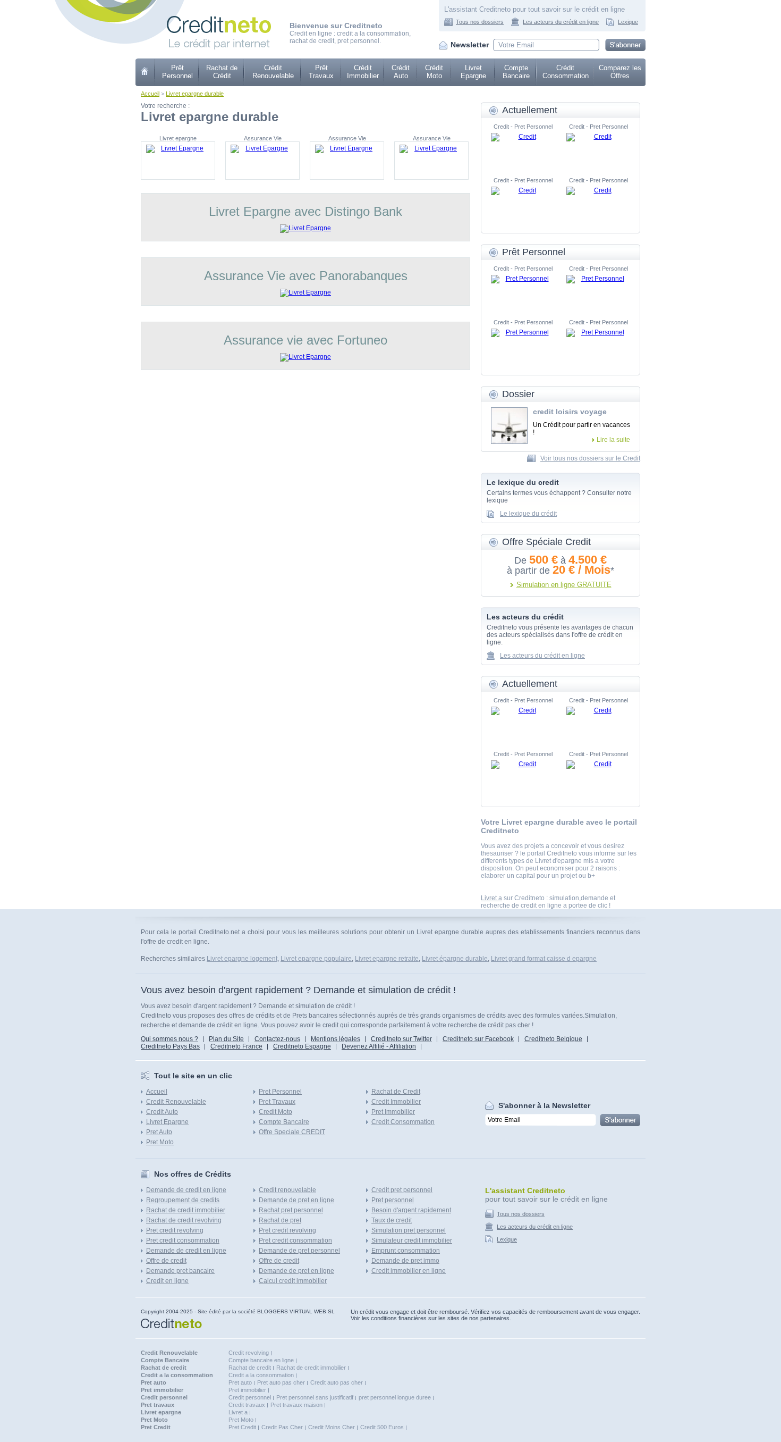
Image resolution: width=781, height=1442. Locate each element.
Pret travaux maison (296, 1405)
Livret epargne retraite (387, 958)
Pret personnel (392, 1200)
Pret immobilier (247, 1390)
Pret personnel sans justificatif (314, 1397)
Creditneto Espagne (302, 1046)
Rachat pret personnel (291, 1210)
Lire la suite (613, 439)
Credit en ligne (167, 1281)
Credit (145, 72)
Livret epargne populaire (316, 958)
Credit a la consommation (261, 1375)
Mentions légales (335, 1039)
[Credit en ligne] (219, 19)
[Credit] (523, 149)
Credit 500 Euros (382, 1427)
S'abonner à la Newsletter (544, 1105)
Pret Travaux (277, 1101)
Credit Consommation (403, 1122)
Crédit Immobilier (363, 72)
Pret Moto (160, 1142)
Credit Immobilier (396, 1101)
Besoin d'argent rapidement (411, 1210)
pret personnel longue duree (395, 1397)
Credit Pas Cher (282, 1427)
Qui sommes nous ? (169, 1039)
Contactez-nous (277, 1039)
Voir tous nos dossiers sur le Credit (590, 458)
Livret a (491, 898)
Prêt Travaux (321, 72)
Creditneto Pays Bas (170, 1046)
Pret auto (240, 1382)
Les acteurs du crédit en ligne (561, 22)
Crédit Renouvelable (273, 72)
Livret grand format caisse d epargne (544, 958)
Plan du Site (226, 1039)
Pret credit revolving (174, 1230)
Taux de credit (391, 1220)
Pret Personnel (280, 1091)
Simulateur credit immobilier (411, 1240)
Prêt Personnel (177, 72)
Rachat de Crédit (221, 72)
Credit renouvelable (287, 1190)
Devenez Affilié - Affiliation (379, 1046)
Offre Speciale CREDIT (292, 1132)
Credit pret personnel (401, 1190)
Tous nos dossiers (480, 22)
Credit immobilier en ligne (408, 1271)
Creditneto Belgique (553, 1039)
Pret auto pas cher (281, 1382)
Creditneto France (236, 1046)
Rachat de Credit (395, 1091)
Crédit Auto (401, 72)
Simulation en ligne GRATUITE (564, 585)
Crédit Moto (434, 72)
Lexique (628, 22)
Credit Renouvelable (176, 1101)
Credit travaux (246, 1405)
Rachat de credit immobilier (185, 1210)
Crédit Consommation (565, 72)
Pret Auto (159, 1132)
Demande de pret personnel (299, 1250)
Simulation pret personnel (408, 1230)
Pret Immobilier (393, 1112)
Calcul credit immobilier (293, 1281)
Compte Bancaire (516, 72)
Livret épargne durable (455, 958)
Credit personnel (249, 1397)
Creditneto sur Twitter (401, 1039)
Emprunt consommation (405, 1250)
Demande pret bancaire (180, 1271)
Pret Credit (242, 1427)
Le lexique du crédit (528, 513)
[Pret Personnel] (523, 291)
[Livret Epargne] (178, 160)
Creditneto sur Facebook (478, 1039)
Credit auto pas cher (336, 1382)
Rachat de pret (280, 1220)
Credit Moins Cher (331, 1427)
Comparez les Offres (620, 72)
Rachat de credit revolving (184, 1220)
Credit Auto (162, 1112)
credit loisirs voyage (570, 411)
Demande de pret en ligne (296, 1200)
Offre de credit (166, 1260)
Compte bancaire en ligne (261, 1360)
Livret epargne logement (242, 958)
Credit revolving (248, 1352)
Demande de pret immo (405, 1260)
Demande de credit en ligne (186, 1190)
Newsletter (470, 44)
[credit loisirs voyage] (509, 425)
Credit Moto (275, 1112)
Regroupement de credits (182, 1200)
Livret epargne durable (195, 93)
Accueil (150, 93)
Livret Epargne (473, 72)
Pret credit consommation (182, 1240)
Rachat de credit (249, 1367)
